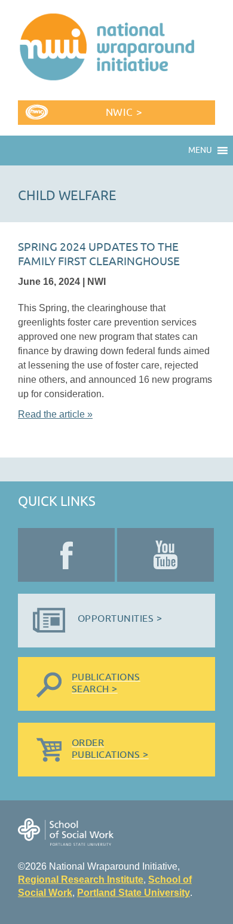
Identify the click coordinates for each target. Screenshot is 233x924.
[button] (200, 150)
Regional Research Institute (80, 879)
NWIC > (124, 112)
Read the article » (55, 414)
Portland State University (133, 893)
